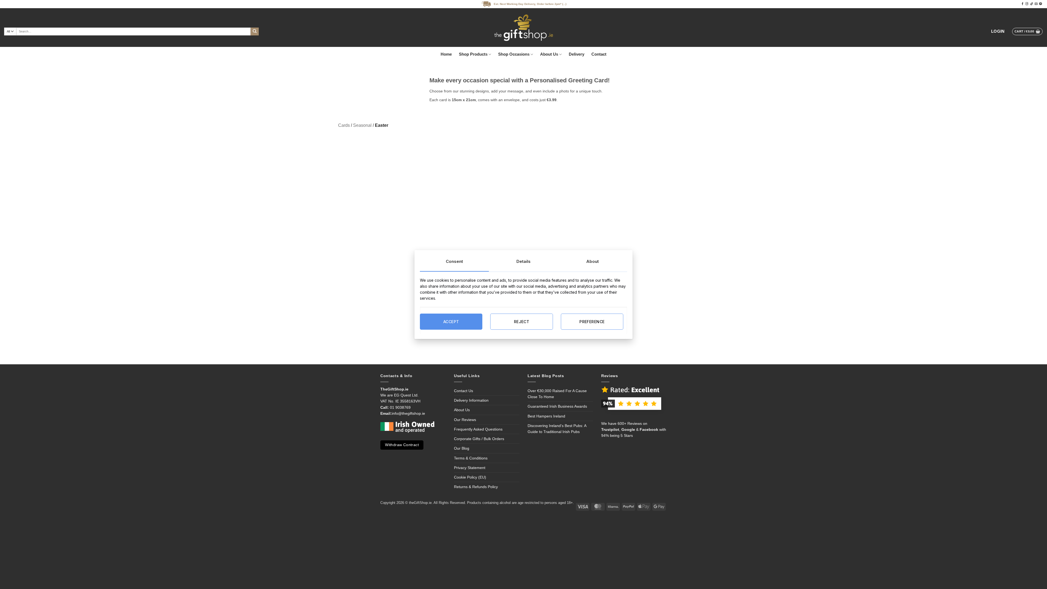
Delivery (576, 54)
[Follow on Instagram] (1026, 3)
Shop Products (473, 54)
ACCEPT (451, 321)
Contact (598, 54)
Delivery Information (471, 400)
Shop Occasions (513, 54)
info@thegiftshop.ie (408, 413)
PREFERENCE (591, 321)
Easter (381, 125)
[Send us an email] (1036, 3)
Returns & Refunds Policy (476, 487)
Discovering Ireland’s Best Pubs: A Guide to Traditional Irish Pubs (557, 428)
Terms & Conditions (471, 458)
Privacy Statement (469, 467)
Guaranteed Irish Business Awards (557, 406)
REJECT (521, 321)
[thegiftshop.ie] (523, 27)
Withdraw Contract (402, 445)
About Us (549, 54)
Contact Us (463, 391)
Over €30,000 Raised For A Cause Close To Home (557, 394)
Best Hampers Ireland (546, 416)
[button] (998, 31)
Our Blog (461, 448)
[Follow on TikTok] (1031, 3)
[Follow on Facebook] (1022, 3)
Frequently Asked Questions (478, 429)
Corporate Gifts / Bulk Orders (479, 439)
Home (446, 54)
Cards (344, 125)
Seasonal (362, 125)
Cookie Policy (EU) (470, 477)
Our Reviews (465, 419)
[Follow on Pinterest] (1040, 3)
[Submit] (255, 32)
